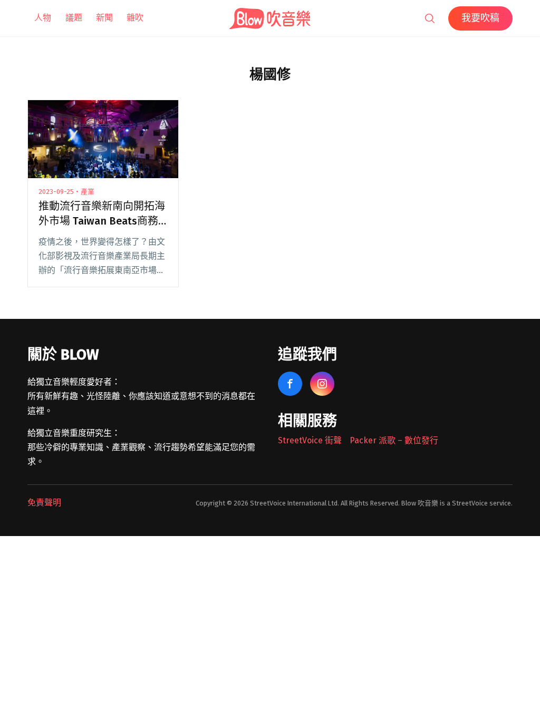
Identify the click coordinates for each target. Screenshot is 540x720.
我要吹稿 (480, 18)
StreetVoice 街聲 (310, 440)
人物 (42, 18)
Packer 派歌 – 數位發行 (394, 440)
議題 (73, 18)
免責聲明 (44, 503)
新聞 (104, 18)
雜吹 (135, 18)
